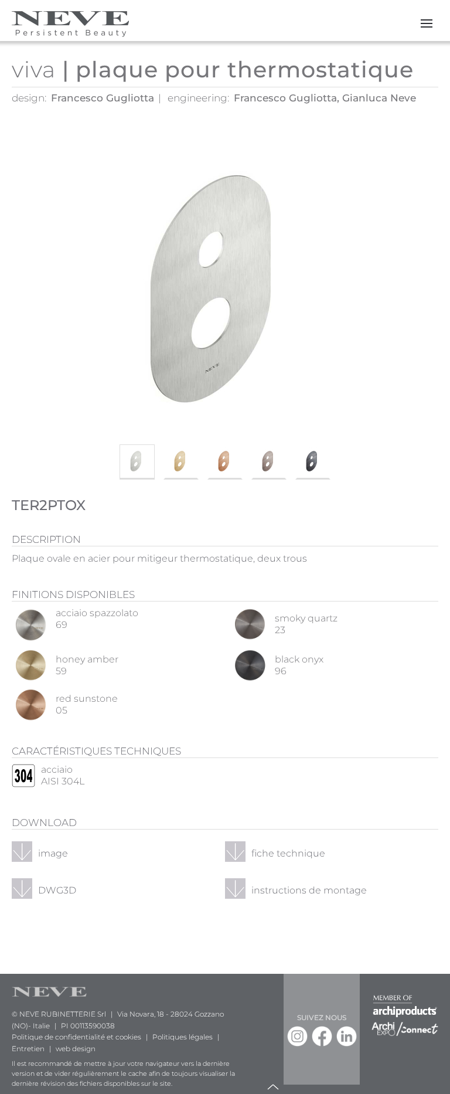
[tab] (137, 462)
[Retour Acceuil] (70, 23)
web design (76, 1048)
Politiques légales (182, 1036)
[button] (426, 23)
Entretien (28, 1048)
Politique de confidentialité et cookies (76, 1036)
